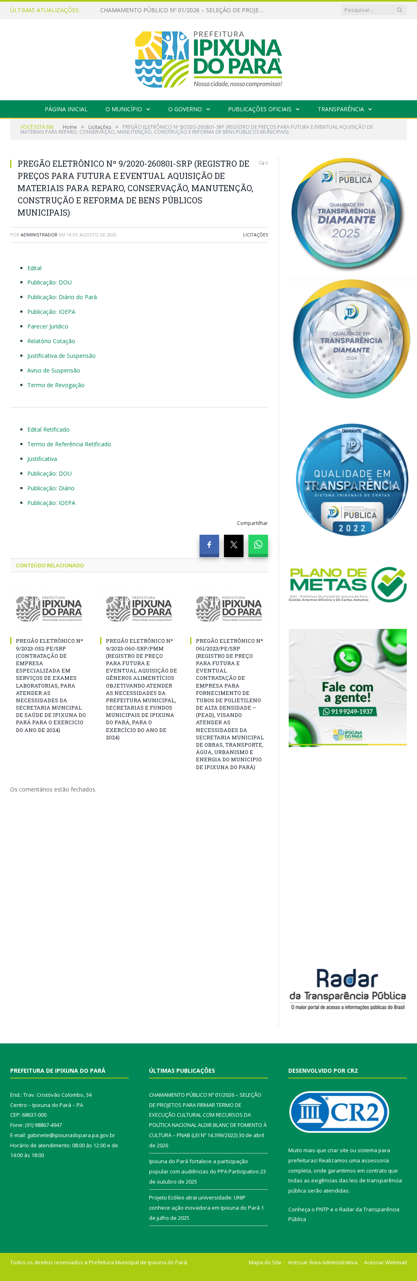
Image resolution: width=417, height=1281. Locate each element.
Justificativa (42, 459)
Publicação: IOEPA (51, 311)
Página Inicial (66, 109)
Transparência (341, 109)
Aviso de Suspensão (53, 370)
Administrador (39, 235)
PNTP (322, 1209)
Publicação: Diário (51, 488)
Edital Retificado (48, 429)
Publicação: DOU (49, 282)
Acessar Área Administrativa (323, 1262)
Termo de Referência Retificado (69, 444)
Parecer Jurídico (47, 326)
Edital (34, 268)
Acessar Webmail (385, 1262)
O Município (123, 109)
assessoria (375, 1160)
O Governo (185, 109)
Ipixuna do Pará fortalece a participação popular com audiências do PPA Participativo (183, 10)
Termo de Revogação (56, 385)
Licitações (255, 235)
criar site (338, 1150)
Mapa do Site (265, 1262)
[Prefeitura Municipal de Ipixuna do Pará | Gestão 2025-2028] (208, 57)
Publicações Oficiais (260, 109)
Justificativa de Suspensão (61, 355)
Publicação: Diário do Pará (62, 297)
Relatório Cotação (51, 341)
